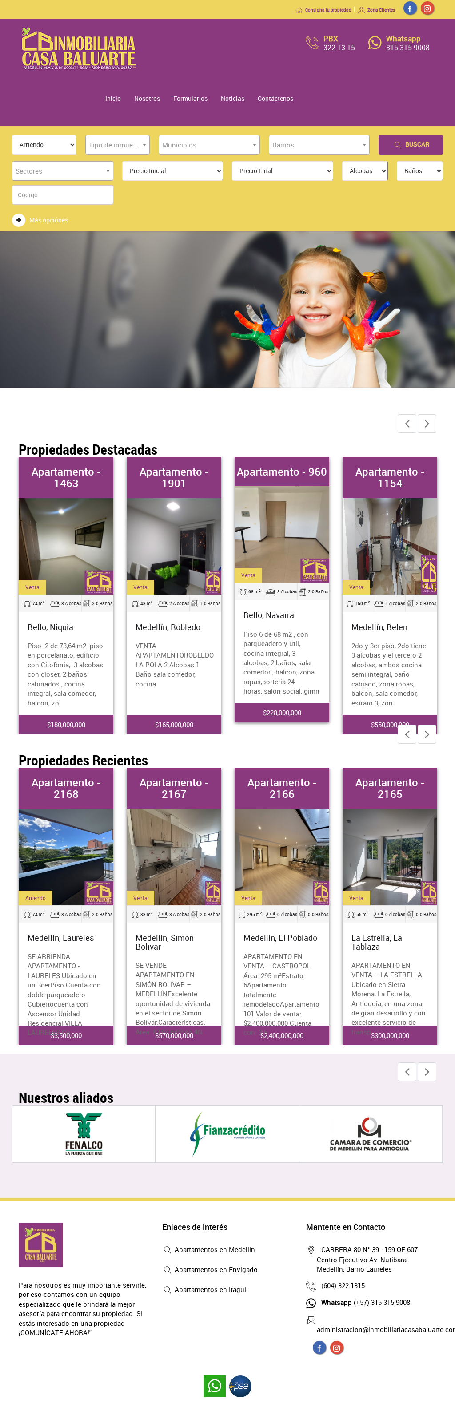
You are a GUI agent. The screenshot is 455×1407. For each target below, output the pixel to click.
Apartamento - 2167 (174, 788)
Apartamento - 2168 (66, 788)
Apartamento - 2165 (389, 788)
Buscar (417, 144)
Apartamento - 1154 (389, 477)
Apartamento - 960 (282, 471)
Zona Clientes (381, 10)
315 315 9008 (408, 47)
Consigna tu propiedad (328, 10)
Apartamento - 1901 (174, 477)
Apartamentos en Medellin (214, 1249)
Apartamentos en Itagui (209, 1289)
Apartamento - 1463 (66, 477)
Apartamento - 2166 (281, 788)
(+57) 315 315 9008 (365, 1302)
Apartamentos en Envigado (215, 1269)
